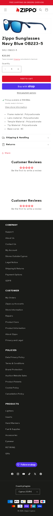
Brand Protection (13, 370)
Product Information (15, 328)
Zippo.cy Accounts (14, 304)
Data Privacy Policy (14, 357)
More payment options (26, 93)
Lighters (9, 411)
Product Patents (13, 382)
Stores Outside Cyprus (16, 256)
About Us (9, 238)
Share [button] (7, 153)
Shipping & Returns (14, 269)
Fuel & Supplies (12, 429)
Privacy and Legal (14, 340)
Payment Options (13, 275)
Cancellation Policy (14, 394)
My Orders (10, 298)
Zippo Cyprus (29, 511)
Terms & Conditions (14, 363)
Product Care (12, 322)
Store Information (14, 310)
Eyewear (9, 441)
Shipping (17, 59)
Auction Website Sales (16, 376)
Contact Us (10, 244)
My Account (11, 250)
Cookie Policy (12, 388)
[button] (5, 10)
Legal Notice (11, 262)
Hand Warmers (12, 423)
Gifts (7, 454)
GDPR (8, 281)
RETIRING (10, 447)
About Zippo (11, 334)
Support (9, 232)
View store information (16, 107)
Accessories (11, 435)
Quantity (6, 64)
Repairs (9, 316)
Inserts (8, 417)
